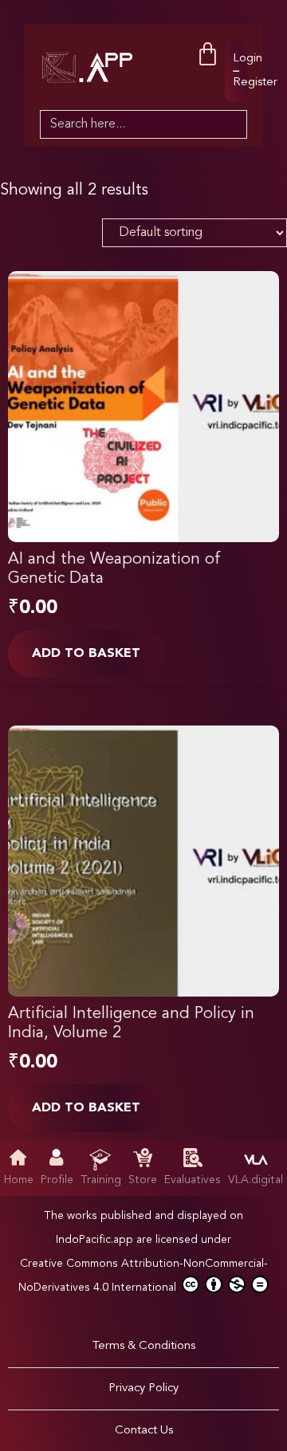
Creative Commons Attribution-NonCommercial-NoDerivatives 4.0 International (143, 1275)
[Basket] (207, 54)
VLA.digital (255, 1180)
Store (142, 1180)
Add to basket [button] (86, 653)
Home (18, 1180)
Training (101, 1180)
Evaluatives (192, 1180)
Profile (57, 1180)
